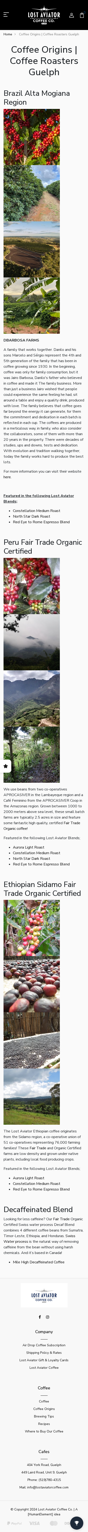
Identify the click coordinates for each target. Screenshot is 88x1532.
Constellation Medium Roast (36, 510)
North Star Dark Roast (31, 516)
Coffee (44, 1401)
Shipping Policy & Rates (44, 1352)
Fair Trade (38, 1148)
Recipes (44, 1424)
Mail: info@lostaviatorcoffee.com (44, 1487)
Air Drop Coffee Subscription (44, 1345)
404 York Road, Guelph (44, 1465)
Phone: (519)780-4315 (44, 1480)
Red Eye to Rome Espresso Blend (41, 522)
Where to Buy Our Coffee (44, 1431)
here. (7, 477)
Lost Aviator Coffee (44, 1367)
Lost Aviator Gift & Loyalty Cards (44, 1360)
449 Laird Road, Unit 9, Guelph (44, 1472)
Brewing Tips (44, 1416)
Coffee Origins (44, 1409)
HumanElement (40, 1514)
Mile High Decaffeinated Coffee (39, 1262)
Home (8, 34)
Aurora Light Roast (28, 847)
